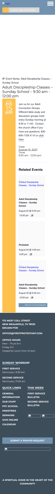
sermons (8, 415)
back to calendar (35, 305)
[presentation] (32, 185)
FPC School (10, 406)
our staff (9, 401)
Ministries (9, 410)
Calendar (9, 424)
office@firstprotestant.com (22, 333)
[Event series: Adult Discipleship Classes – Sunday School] (32, 215)
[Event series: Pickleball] (31, 254)
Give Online (10, 419)
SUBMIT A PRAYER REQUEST (27, 440)
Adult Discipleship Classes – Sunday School (28, 202)
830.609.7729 (10, 327)
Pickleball (24, 244)
